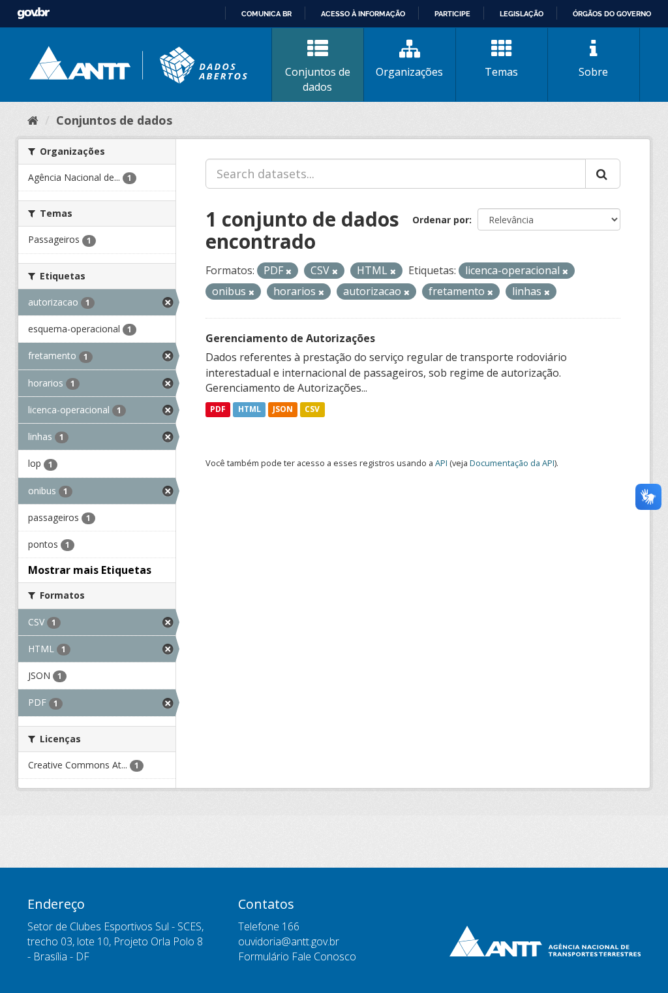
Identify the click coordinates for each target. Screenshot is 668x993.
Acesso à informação (363, 13)
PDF (218, 409)
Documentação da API (512, 463)
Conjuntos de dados (317, 79)
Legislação (521, 13)
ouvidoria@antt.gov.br (288, 941)
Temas (501, 72)
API (441, 463)
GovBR (33, 13)
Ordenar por (440, 219)
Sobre (593, 72)
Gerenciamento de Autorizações (290, 338)
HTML (249, 409)
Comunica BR (266, 13)
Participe (452, 13)
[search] (602, 174)
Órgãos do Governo (612, 13)
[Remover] (289, 271)
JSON (283, 409)
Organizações (409, 72)
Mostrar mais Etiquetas (89, 570)
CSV (312, 409)
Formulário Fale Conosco (297, 956)
